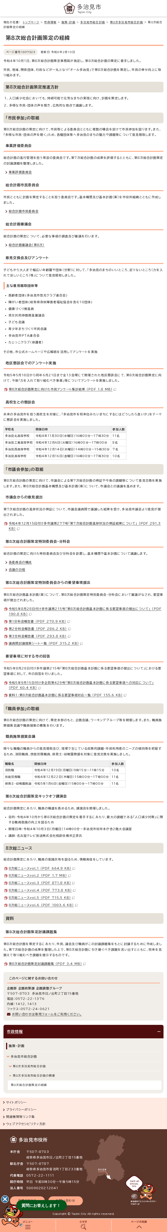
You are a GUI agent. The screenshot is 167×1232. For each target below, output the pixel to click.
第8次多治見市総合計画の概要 (34, 1075)
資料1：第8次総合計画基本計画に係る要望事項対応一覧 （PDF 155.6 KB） (66, 695)
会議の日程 (17, 569)
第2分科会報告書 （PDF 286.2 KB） (38, 628)
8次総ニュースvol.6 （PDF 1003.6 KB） (41, 905)
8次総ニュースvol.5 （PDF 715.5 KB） (40, 897)
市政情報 (50, 22)
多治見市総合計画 (92, 22)
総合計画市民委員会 (23, 211)
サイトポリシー (16, 1102)
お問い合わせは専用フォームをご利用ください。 (47, 1014)
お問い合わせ (65, 1200)
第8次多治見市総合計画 (126, 22)
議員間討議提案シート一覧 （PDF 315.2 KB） (44, 643)
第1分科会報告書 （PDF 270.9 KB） (37, 621)
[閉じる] (5, 1199)
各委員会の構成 (20, 562)
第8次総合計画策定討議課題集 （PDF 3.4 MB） (45, 963)
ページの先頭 (139, 1221)
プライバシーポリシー (21, 1109)
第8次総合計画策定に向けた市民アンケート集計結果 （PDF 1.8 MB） (60, 389)
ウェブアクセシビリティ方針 (26, 1123)
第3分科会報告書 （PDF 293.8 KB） (38, 636)
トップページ (31, 22)
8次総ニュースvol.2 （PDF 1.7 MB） (38, 875)
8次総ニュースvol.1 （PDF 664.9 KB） (40, 868)
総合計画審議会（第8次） (26, 244)
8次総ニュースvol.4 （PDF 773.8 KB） (40, 890)
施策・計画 (68, 22)
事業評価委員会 (20, 172)
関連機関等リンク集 (20, 1116)
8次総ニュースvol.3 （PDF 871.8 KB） (40, 882)
